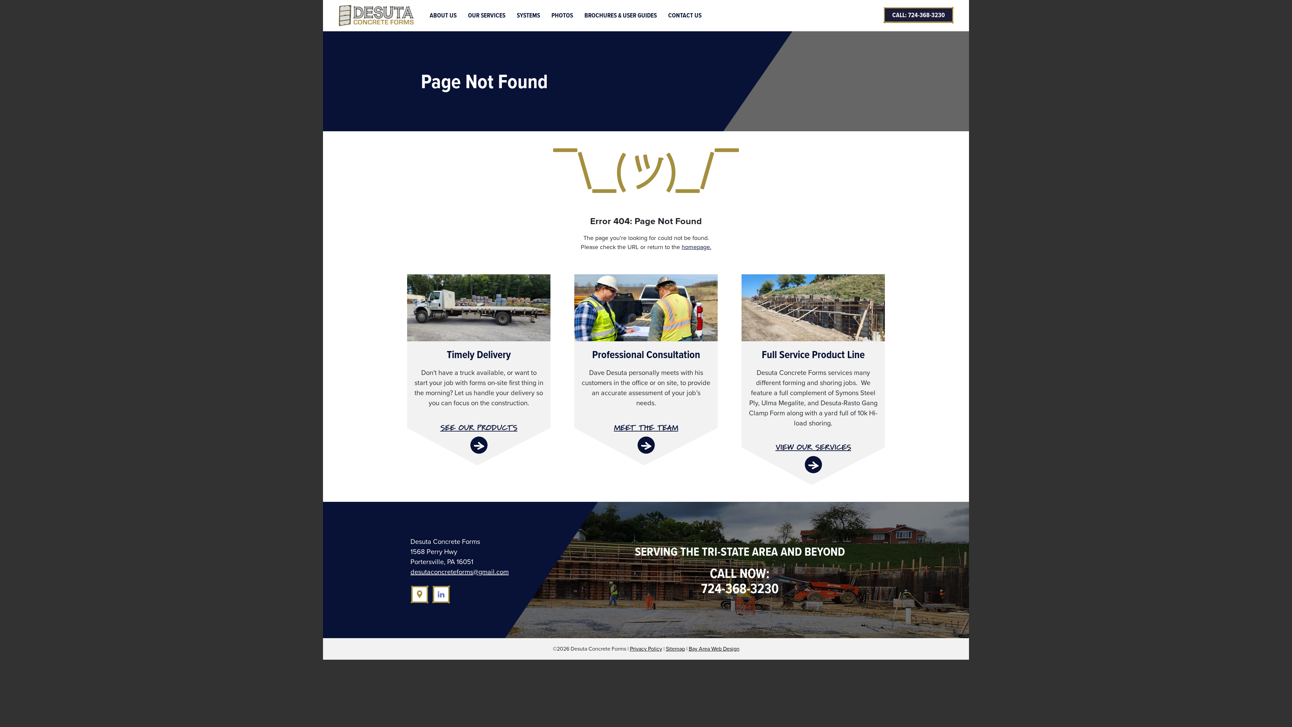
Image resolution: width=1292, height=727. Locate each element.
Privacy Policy (646, 649)
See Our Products (478, 427)
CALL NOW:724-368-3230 (740, 580)
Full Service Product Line (813, 354)
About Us (443, 15)
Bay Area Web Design (714, 649)
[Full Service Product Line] (813, 307)
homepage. (696, 247)
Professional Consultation (646, 354)
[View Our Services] (813, 464)
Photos (562, 15)
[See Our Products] (479, 445)
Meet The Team (646, 427)
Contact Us (685, 15)
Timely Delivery (479, 354)
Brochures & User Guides (620, 15)
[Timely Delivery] (478, 307)
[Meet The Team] (646, 445)
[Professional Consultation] (646, 307)
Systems (528, 15)
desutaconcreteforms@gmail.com (459, 572)
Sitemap (675, 649)
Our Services (486, 15)
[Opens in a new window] (419, 594)
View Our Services (813, 447)
